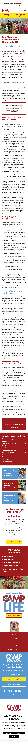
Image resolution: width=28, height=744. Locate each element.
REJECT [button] (14, 736)
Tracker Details (10, 740)
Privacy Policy (4, 740)
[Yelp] (23, 691)
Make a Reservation (6, 15)
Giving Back (14, 638)
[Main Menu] (25, 10)
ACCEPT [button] (19, 733)
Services (14, 634)
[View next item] (16, 537)
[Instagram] (8, 691)
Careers (14, 642)
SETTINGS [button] (8, 733)
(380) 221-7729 (14, 112)
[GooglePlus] (14, 694)
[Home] (5, 10)
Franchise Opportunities (14, 649)
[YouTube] (16, 691)
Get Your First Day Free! (20, 15)
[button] (25, 701)
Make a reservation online (12, 110)
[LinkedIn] (19, 691)
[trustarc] (23, 741)
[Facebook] (4, 691)
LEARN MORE (18, 3)
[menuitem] (13, 439)
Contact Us (14, 646)
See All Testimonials (13, 542)
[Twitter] (12, 691)
